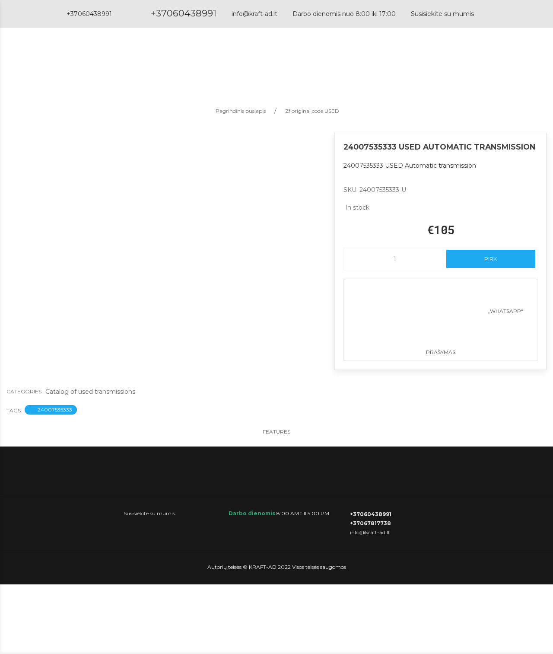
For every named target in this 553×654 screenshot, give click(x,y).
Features (276, 431)
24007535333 (55, 409)
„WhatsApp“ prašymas (474, 331)
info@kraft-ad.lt (254, 14)
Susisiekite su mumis (442, 14)
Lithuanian (496, 58)
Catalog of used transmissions (90, 392)
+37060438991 (183, 13)
